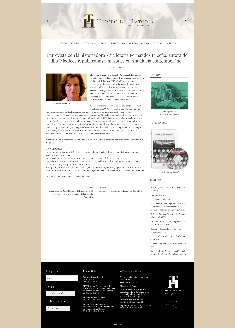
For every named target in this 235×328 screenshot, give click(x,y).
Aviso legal (173, 302)
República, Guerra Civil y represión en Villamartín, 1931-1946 (136, 306)
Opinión (145, 43)
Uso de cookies (173, 308)
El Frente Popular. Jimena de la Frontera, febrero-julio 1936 (133, 301)
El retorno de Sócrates (160, 199)
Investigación (118, 43)
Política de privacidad (173, 305)
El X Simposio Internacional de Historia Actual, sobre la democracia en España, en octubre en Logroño (99, 288)
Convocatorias (89, 43)
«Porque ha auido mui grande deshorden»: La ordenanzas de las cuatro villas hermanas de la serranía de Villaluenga (169, 207)
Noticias (74, 43)
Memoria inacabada (159, 195)
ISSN (167, 290)
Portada (63, 43)
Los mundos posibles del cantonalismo (93, 278)
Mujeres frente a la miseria (94, 298)
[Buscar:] (62, 278)
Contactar (171, 43)
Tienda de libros (131, 271)
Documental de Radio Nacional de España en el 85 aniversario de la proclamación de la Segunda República (71, 192)
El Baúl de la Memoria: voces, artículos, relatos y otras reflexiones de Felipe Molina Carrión (98, 306)
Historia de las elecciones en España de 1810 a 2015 (120, 189)
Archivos (133, 43)
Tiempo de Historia (83, 177)
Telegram (157, 43)
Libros (104, 43)
